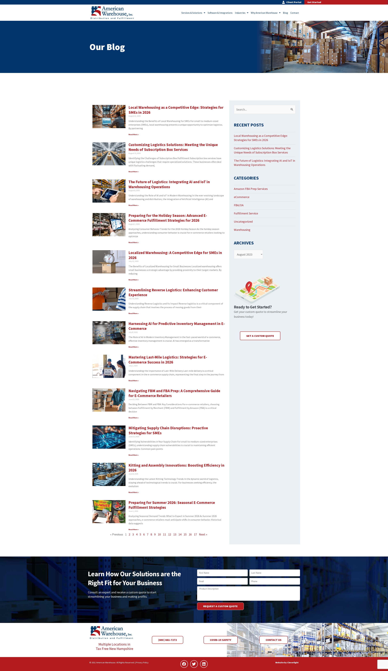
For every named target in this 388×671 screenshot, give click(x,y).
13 (174, 534)
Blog (285, 12)
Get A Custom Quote (260, 336)
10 (159, 534)
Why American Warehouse (264, 12)
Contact (294, 12)
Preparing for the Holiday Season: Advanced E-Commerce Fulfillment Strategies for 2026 (168, 218)
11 (164, 534)
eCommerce (241, 197)
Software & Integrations (220, 12)
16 (190, 534)
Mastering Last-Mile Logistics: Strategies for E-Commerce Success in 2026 (168, 360)
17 (195, 534)
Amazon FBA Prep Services (251, 189)
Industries (240, 12)
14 (179, 534)
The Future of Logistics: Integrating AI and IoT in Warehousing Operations (169, 184)
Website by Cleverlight (287, 662)
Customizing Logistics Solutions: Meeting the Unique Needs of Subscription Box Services (173, 147)
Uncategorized (243, 221)
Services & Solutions (191, 12)
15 (185, 534)
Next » (203, 534)
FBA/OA (239, 205)
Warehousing (242, 230)
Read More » (134, 134)
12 (169, 534)
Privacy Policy (142, 662)
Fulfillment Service (246, 213)
